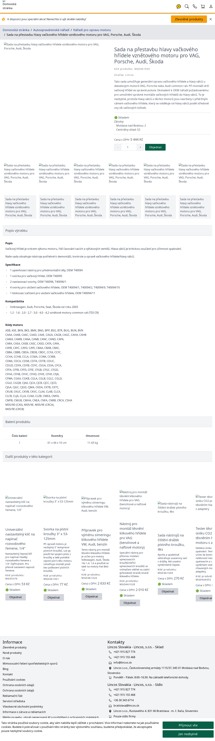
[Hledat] (187, 6)
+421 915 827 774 (124, 652)
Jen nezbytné (188, 734)
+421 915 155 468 (124, 657)
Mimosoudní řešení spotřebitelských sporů (30, 663)
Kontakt (8, 674)
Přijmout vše (188, 725)
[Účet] (211, 6)
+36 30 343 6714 (124, 700)
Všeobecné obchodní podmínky (23, 706)
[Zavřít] (210, 19)
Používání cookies (14, 680)
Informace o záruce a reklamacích (24, 712)
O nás (6, 658)
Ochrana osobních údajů (18, 685)
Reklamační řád (12, 696)
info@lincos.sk (123, 662)
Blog (5, 669)
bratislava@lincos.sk (126, 705)
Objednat (155, 147)
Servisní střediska (14, 701)
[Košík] (203, 6)
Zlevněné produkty (189, 19)
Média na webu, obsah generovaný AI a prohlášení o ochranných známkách (51, 717)
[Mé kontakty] (195, 6)
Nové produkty (12, 653)
